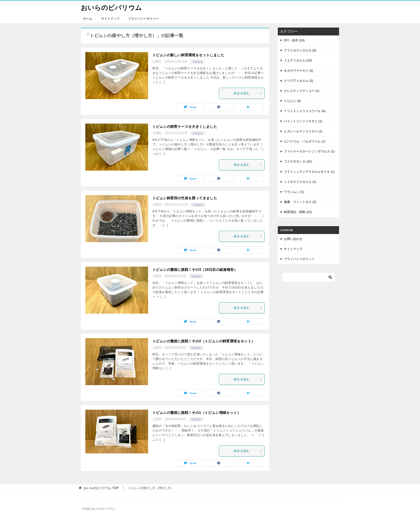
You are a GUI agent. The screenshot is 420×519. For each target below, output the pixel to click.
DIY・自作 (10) (294, 40)
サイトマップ (110, 18)
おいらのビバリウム (111, 7)
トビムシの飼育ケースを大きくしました (184, 126)
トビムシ (197, 61)
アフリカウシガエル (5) (300, 50)
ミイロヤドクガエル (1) (300, 181)
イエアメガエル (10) (298, 60)
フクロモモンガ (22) (298, 161)
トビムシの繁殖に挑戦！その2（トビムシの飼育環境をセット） (203, 341)
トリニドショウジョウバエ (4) (305, 111)
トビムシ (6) (292, 101)
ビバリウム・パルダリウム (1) (305, 141)
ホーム (87, 18)
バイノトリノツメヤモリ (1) (303, 121)
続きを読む (242, 93)
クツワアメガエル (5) (298, 80)
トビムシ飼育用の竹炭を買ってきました (184, 198)
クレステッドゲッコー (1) (301, 91)
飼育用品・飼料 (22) (298, 212)
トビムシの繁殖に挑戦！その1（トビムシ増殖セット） (196, 412)
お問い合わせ (293, 239)
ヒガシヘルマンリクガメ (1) (303, 131)
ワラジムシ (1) (294, 192)
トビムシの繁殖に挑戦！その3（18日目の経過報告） (195, 269)
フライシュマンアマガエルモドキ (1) (309, 171)
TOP (101, 488)
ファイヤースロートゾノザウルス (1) (309, 151)
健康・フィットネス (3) (300, 202)
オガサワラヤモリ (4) (298, 70)
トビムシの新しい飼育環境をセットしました (188, 55)
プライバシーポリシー (143, 18)
